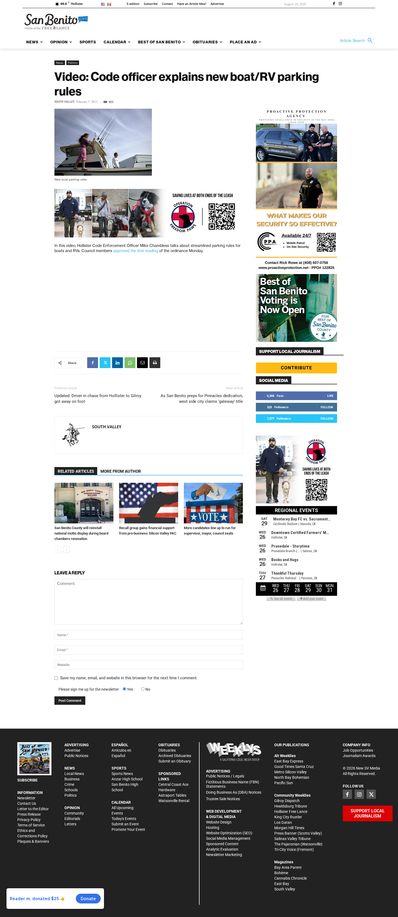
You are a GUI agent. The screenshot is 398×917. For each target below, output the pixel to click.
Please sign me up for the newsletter (88, 689)
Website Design (218, 822)
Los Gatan (283, 822)
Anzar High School (127, 779)
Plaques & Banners (33, 841)
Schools (71, 790)
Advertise (72, 750)
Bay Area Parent (288, 867)
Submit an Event (125, 824)
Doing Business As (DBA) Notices (233, 792)
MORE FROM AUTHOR (120, 471)
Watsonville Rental (173, 801)
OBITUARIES (169, 745)
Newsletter (26, 798)
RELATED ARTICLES (76, 471)
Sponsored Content (222, 844)
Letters (70, 824)
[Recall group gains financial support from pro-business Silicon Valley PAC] (148, 503)
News (59, 63)
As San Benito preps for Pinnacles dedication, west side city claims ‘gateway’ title (202, 398)
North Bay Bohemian (291, 777)
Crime (69, 784)
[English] (104, 4)
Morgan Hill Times (289, 828)
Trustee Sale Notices (223, 799)
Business (72, 779)
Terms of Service (31, 825)
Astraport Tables (172, 795)
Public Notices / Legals (225, 776)
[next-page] (66, 549)
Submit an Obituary (174, 761)
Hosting (212, 827)
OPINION (72, 808)
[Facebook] (334, 4)
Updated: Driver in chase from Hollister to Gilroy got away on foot (97, 398)
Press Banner (285, 833)
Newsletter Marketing (224, 854)
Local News (74, 773)
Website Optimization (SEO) (229, 833)
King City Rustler (288, 817)
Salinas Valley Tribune (292, 838)
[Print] (154, 362)
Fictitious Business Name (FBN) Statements (232, 784)
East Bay (281, 883)
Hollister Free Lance (290, 811)
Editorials (72, 818)
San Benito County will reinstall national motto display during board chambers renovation (81, 533)
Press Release (29, 814)
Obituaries (167, 750)
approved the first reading (135, 250)
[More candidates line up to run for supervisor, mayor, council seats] (213, 503)
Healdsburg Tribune (290, 806)
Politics (72, 63)
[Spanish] (110, 4)
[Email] (142, 362)
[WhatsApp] (130, 362)
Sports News (122, 773)
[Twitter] (105, 362)
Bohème (281, 873)
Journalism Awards (359, 756)
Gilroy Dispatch (287, 801)
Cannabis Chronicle (290, 878)
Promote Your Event (128, 829)
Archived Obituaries (174, 756)
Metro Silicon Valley (290, 772)
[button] (357, 41)
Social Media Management (228, 838)
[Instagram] (340, 4)
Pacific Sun (283, 783)
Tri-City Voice (285, 849)
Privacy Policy (29, 820)
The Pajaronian (287, 844)
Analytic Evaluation (222, 849)
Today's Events (124, 818)
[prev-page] (57, 549)
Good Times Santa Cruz (294, 766)
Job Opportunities (358, 750)
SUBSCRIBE (27, 780)
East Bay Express (288, 761)
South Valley (64, 102)
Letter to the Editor (33, 809)
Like (330, 396)
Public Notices (76, 756)
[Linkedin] (117, 362)
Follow (327, 407)
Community (74, 813)
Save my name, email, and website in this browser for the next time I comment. (128, 677)
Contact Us (26, 803)
